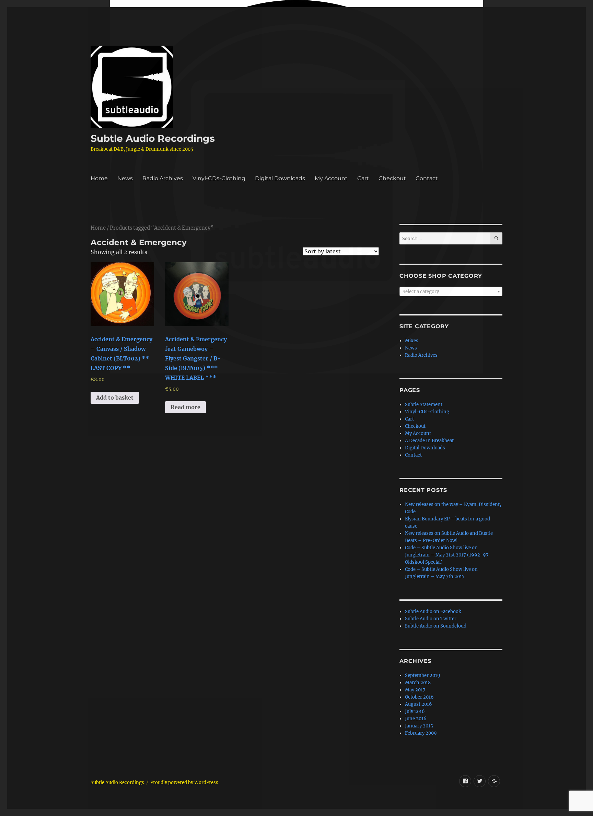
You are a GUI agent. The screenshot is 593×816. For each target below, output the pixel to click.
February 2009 (421, 733)
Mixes (411, 341)
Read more (185, 407)
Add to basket (114, 397)
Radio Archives (162, 178)
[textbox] (451, 292)
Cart (363, 178)
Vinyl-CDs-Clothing (219, 178)
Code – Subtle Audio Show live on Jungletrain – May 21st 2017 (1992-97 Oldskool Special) (447, 555)
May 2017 (415, 690)
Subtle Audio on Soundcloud (435, 626)
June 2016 (416, 719)
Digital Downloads (280, 178)
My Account (331, 178)
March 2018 (418, 683)
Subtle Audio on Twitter (430, 619)
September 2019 (422, 675)
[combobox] (450, 291)
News (125, 178)
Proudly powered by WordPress (184, 782)
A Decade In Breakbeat (429, 441)
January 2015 (419, 726)
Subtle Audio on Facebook (433, 611)
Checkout (392, 178)
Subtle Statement (423, 404)
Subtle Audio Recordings (153, 138)
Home (99, 178)
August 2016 (418, 704)
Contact (427, 178)
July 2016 (415, 711)
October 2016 (419, 697)
